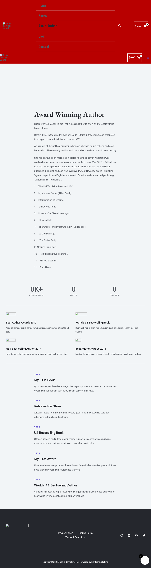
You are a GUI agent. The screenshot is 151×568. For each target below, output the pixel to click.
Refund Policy (86, 533)
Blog (42, 36)
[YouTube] (136, 535)
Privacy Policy (65, 533)
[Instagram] (121, 535)
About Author (48, 25)
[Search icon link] (119, 26)
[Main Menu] (148, 58)
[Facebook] (129, 535)
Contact (44, 46)
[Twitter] (143, 535)
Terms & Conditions (75, 537)
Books (43, 15)
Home (42, 5)
